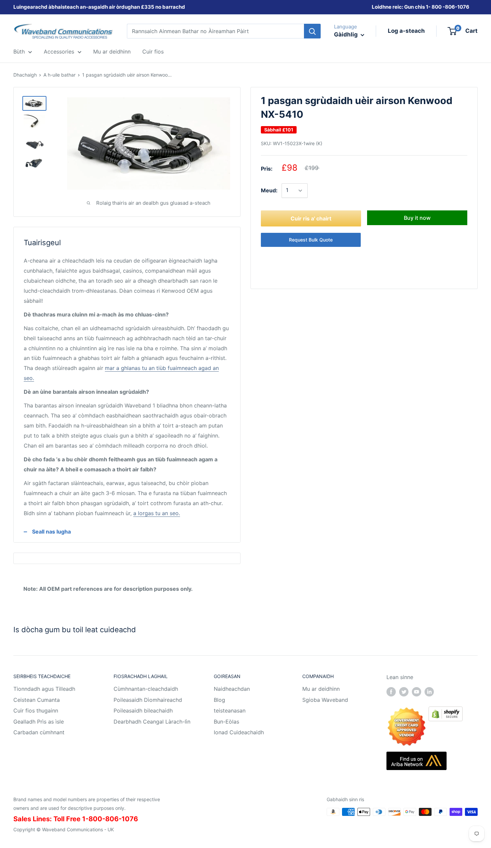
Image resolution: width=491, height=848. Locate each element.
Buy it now (417, 217)
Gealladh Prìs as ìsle (38, 721)
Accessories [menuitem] (59, 51)
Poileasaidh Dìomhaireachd (148, 699)
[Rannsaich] (312, 31)
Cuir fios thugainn (35, 710)
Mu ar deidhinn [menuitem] (112, 51)
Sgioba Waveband (325, 699)
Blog (219, 699)
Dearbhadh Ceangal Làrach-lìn (152, 721)
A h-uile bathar (59, 75)
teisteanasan (230, 710)
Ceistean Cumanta (36, 699)
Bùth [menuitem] (19, 51)
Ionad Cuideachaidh (239, 732)
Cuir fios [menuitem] (153, 51)
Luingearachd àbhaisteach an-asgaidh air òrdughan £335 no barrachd (99, 7)
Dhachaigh (25, 75)
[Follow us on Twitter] (403, 691)
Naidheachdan (232, 688)
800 (437, 7)
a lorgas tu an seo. (156, 513)
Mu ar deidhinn (321, 688)
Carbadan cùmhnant (38, 732)
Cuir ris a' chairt (311, 218)
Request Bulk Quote (311, 240)
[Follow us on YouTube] (416, 691)
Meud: (269, 190)
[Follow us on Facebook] (391, 691)
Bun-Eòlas (226, 721)
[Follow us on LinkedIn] (429, 691)
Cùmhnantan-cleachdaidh (146, 688)
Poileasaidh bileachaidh (143, 710)
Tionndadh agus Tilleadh (44, 688)
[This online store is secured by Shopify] (446, 711)
